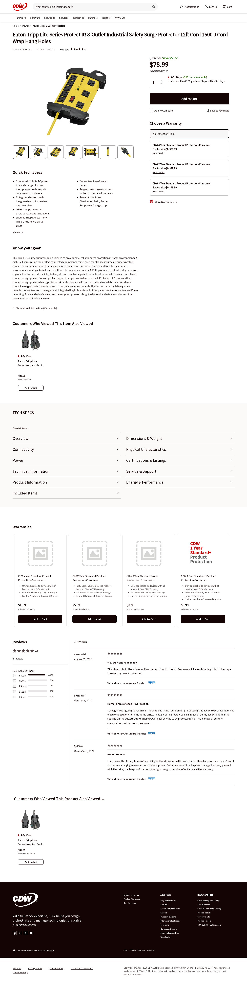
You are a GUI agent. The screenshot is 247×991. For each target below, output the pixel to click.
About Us (164, 904)
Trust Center (165, 937)
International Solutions (170, 921)
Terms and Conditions (82, 968)
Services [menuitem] (64, 17)
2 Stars (23, 691)
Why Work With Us (168, 900)
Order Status (131, 899)
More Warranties (164, 202)
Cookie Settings (20, 972)
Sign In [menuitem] (213, 6)
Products (129, 903)
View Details (158, 153)
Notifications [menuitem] (192, 6)
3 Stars (23, 686)
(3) (85, 49)
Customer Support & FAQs (208, 900)
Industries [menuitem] (78, 17)
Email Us (50, 950)
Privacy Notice (35, 968)
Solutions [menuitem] (49, 17)
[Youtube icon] (31, 933)
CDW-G (133, 950)
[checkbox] (151, 110)
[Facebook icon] (14, 933)
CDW (125, 950)
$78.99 (159, 64)
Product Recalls (204, 912)
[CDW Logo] (20, 7)
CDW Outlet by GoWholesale (209, 925)
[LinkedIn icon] (20, 933)
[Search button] (153, 6)
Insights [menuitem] (106, 17)
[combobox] (90, 7)
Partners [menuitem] (93, 17)
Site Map (17, 968)
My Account (130, 895)
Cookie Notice (56, 968)
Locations (164, 925)
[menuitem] (181, 6)
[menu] (189, 7)
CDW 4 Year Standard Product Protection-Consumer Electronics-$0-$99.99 (34, 578)
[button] (227, 7)
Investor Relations (168, 916)
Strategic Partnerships (169, 933)
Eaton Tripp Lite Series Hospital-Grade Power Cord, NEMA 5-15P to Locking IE (30, 842)
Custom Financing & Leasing (209, 908)
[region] (123, 363)
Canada (141, 950)
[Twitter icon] (26, 933)
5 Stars (23, 675)
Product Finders (204, 921)
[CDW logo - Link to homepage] (20, 7)
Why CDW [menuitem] (120, 17)
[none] (20, 18)
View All (17, 232)
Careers (163, 912)
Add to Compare (163, 110)
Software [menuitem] (35, 17)
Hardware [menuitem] (20, 17)
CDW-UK (150, 950)
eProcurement (203, 904)
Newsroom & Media (168, 929)
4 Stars (23, 681)
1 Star (22, 697)
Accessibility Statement (170, 908)
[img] (77, 49)
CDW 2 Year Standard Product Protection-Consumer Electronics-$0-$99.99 (89, 578)
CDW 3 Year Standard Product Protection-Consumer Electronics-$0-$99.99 (143, 578)
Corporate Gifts (203, 916)
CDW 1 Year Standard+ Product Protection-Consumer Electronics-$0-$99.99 (198, 578)
